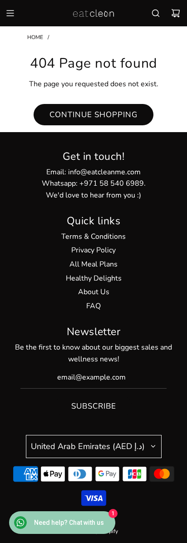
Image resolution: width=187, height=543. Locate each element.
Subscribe (93, 406)
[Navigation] (10, 13)
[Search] (156, 13)
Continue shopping (93, 114)
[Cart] (176, 13)
